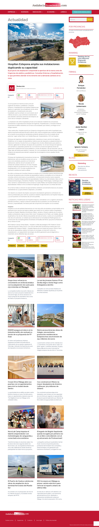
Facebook (30, 97)
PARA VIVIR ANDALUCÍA (82, 12)
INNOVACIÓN (37, 12)
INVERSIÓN (24, 12)
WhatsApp (20, 97)
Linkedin (58, 97)
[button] (16, 12)
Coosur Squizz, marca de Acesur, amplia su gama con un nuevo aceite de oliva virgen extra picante (88, 237)
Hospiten (21, 245)
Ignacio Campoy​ (81, 147)
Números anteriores (87, 193)
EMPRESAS (11, 12)
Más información (85, 65)
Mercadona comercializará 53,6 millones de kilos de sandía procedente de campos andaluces (88, 223)
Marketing (82, 163)
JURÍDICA (64, 12)
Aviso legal (39, 520)
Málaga (44, 245)
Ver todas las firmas (81, 155)
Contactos (29, 520)
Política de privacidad (51, 520)
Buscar (90, 19)
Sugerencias (20, 520)
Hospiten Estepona (32, 245)
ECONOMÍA (51, 12)
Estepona (12, 245)
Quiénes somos (9, 520)
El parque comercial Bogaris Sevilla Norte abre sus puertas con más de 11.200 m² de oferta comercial (88, 231)
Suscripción (88, 188)
